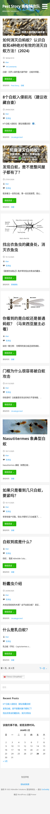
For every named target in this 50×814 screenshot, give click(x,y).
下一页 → (43, 668)
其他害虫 (14, 284)
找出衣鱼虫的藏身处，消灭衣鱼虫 (17, 713)
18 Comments (11, 66)
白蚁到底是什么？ (18, 541)
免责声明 (25, 777)
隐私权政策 (25, 784)
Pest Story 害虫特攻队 (21, 6)
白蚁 (22, 85)
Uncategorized (17, 137)
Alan (7, 62)
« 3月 (5, 761)
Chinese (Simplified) (14, 677)
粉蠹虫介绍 (12, 583)
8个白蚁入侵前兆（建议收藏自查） (17, 704)
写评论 (8, 118)
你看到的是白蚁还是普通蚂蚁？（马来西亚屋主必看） (24, 324)
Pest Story (15, 85)
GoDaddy (45, 789)
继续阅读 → (9, 79)
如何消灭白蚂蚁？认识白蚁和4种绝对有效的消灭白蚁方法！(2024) (25, 45)
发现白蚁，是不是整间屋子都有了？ (18, 708)
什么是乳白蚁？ (16, 629)
